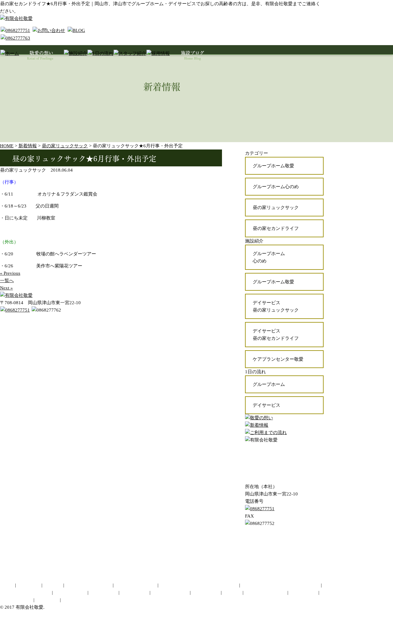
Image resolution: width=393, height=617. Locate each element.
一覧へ (7, 280)
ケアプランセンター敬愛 (278, 359)
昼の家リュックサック (276, 207)
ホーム (7, 585)
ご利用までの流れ (170, 592)
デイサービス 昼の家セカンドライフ (276, 334)
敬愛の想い (28, 585)
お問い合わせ (206, 592)
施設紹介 (53, 585)
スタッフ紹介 (134, 592)
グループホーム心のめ (276, 186)
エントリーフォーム (265, 592)
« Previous (10, 273)
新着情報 (71, 599)
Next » (6, 287)
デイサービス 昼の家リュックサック (276, 306)
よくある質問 (303, 592)
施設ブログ (47, 599)
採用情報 (232, 592)
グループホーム (269, 384)
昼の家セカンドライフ (276, 228)
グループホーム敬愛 (273, 165)
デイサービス (266, 405)
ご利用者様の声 (16, 599)
